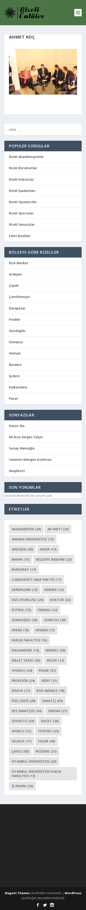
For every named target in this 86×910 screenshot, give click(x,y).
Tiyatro (48, 731)
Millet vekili (26, 660)
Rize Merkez (18, 263)
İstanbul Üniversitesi (34, 761)
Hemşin (15, 353)
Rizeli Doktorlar (21, 179)
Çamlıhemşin (19, 297)
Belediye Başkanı (54, 559)
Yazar (46, 741)
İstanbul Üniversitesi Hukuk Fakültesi (36, 773)
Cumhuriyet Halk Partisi (36, 579)
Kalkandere (18, 387)
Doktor (60, 600)
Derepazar (17, 308)
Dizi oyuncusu (27, 600)
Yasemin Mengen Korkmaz (30, 459)
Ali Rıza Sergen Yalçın (26, 437)
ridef (49, 680)
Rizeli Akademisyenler (26, 156)
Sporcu (21, 731)
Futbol (21, 610)
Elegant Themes (17, 893)
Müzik (55, 660)
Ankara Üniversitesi (33, 539)
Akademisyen (26, 529)
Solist (50, 721)
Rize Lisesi (23, 701)
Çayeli (14, 285)
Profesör (23, 680)
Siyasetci (23, 721)
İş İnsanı (22, 786)
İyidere (14, 376)
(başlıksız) (17, 471)
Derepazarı (25, 589)
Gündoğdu (17, 331)
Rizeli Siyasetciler (23, 202)
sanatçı (52, 701)
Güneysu (16, 342)
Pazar (13, 398)
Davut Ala (17, 426)
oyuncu (22, 670)
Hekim (20, 630)
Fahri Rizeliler (20, 236)
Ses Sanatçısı (27, 711)
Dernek (54, 589)
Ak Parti (58, 529)
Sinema (57, 711)
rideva (21, 690)
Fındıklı (14, 319)
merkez (55, 650)
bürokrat (24, 569)
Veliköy (21, 741)
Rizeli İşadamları (22, 190)
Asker (48, 549)
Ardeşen (15, 274)
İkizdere (15, 364)
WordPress (73, 893)
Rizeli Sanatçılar (22, 224)
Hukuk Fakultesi (29, 640)
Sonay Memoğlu (22, 448)
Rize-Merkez (50, 690)
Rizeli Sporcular (21, 213)
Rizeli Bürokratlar (23, 168)
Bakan (20, 559)
